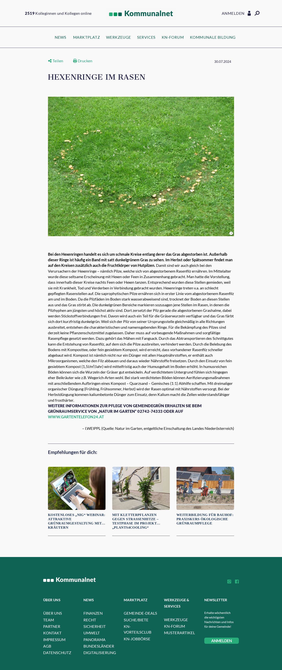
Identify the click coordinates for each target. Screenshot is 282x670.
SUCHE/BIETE (136, 620)
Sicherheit (94, 626)
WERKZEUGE (118, 37)
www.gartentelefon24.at (76, 416)
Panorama (94, 639)
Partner (51, 626)
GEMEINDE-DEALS (140, 613)
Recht (89, 620)
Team (48, 620)
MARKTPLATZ (86, 37)
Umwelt (91, 633)
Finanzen (93, 613)
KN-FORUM (173, 37)
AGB (47, 646)
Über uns (52, 613)
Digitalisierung (99, 652)
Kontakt (52, 633)
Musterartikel (179, 632)
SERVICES (146, 37)
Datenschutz (57, 652)
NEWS (60, 37)
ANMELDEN (221, 640)
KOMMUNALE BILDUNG (213, 37)
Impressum (54, 639)
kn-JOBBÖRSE (137, 638)
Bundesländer (98, 646)
